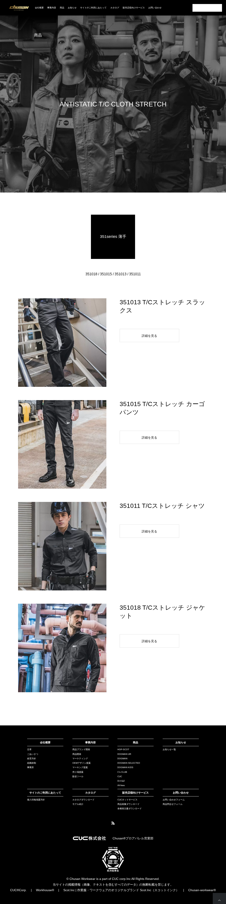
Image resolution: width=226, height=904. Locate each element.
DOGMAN (122, 758)
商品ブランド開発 (81, 749)
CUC (119, 776)
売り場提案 (77, 772)
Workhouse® (45, 890)
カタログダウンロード (83, 799)
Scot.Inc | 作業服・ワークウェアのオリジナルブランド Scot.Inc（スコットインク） (121, 890)
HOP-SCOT (123, 749)
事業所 (30, 767)
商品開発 (76, 754)
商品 (135, 742)
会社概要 (39, 7)
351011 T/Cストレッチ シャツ (162, 505)
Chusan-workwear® (202, 890)
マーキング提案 (80, 767)
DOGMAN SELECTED (128, 763)
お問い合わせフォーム (174, 799)
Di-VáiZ (121, 781)
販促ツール (77, 776)
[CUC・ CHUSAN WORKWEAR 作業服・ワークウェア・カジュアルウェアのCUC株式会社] (19, 8)
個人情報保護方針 (36, 799)
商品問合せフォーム (173, 804)
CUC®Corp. (18, 890)
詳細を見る (149, 335)
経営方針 (31, 758)
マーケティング (80, 758)
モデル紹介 (77, 804)
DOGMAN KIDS (125, 767)
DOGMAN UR (124, 754)
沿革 (29, 749)
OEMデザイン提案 (81, 763)
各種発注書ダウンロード (129, 808)
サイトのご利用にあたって (93, 7)
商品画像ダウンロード (128, 804)
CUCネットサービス (127, 799)
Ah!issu (121, 785)
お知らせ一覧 (169, 749)
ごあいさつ (32, 754)
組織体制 (31, 763)
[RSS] (113, 823)
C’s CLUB (122, 772)
